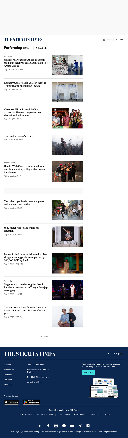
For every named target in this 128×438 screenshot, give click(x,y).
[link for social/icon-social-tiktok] (48, 426)
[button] (107, 39)
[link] (23, 39)
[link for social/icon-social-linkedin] (88, 426)
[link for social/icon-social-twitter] (40, 426)
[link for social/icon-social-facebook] (64, 426)
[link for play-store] (31, 402)
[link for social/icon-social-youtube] (72, 426)
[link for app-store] (12, 402)
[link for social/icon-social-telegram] (80, 426)
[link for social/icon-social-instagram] (56, 426)
